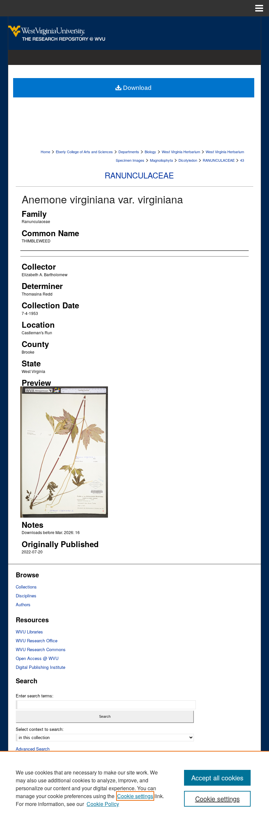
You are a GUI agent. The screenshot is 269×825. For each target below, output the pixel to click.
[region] (134, 788)
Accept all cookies (217, 777)
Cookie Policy (103, 804)
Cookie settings (135, 796)
